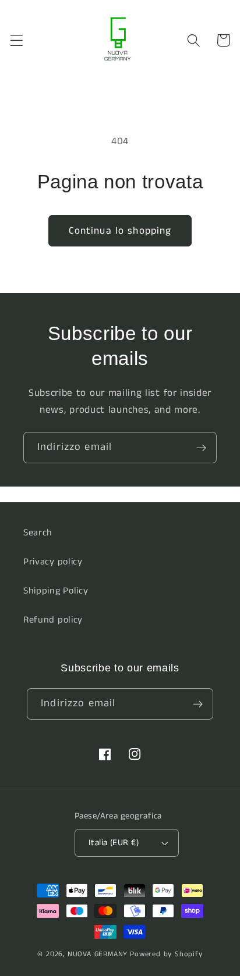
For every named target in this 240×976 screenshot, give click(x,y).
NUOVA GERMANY (98, 954)
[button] (16, 40)
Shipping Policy (55, 591)
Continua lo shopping (120, 231)
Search (37, 532)
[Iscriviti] (201, 447)
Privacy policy (53, 562)
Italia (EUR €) (114, 842)
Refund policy (53, 620)
